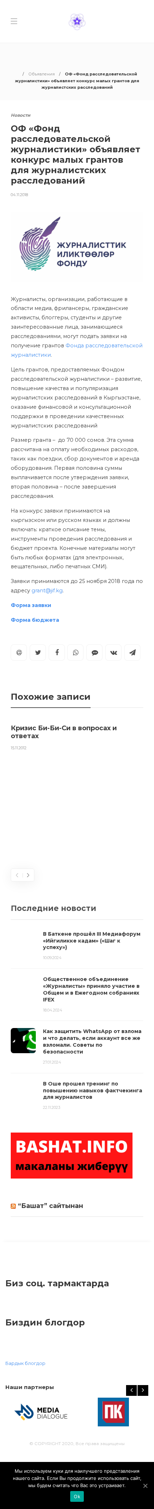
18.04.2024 (52, 1010)
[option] (77, 736)
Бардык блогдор (25, 1363)
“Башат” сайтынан (50, 1206)
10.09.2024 (52, 957)
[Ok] (145, 1485)
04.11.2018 (19, 194)
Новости (20, 115)
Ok (77, 1496)
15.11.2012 (19, 747)
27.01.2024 (52, 1062)
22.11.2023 (51, 1107)
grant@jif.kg (47, 590)
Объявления (41, 74)
